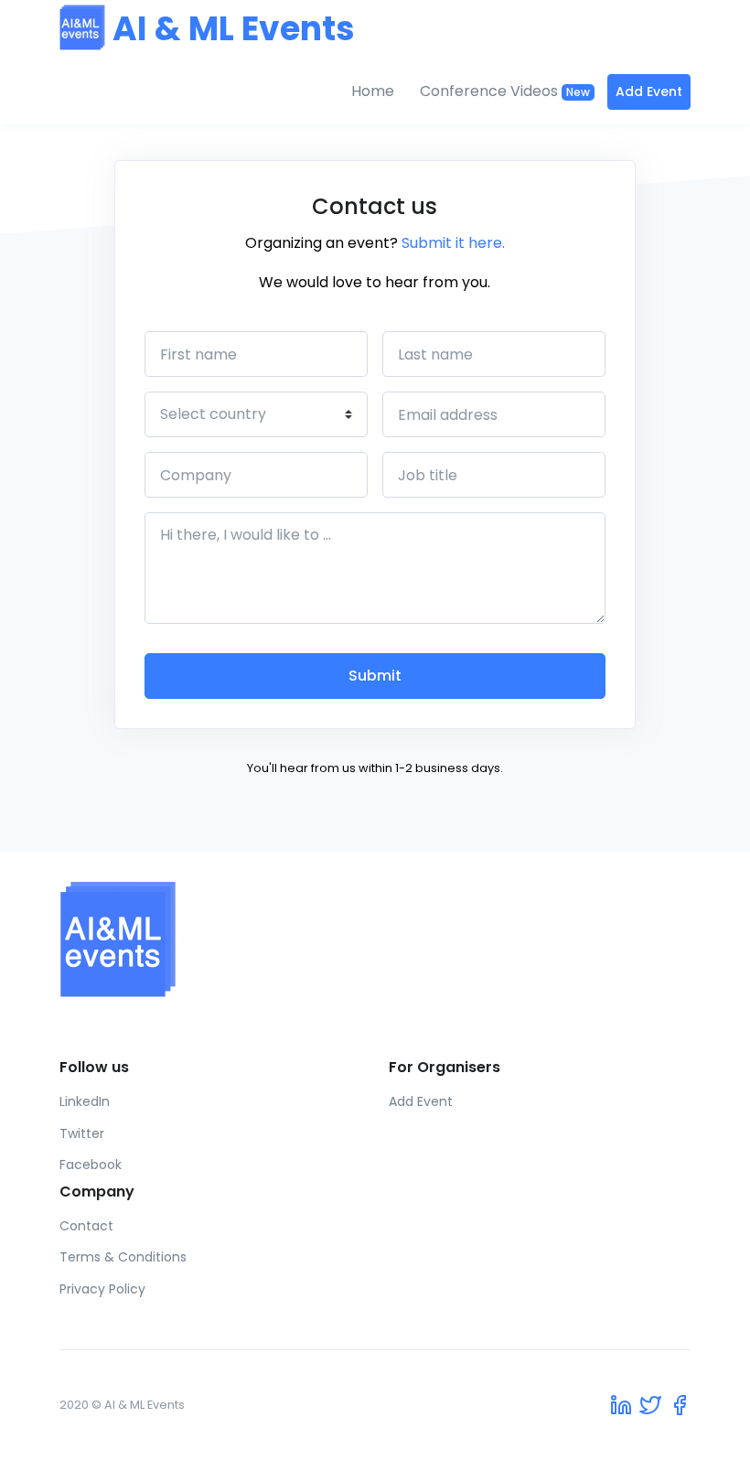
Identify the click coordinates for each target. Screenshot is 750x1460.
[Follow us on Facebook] (680, 1404)
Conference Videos (505, 91)
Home (372, 91)
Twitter (81, 1133)
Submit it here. (453, 242)
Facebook (90, 1164)
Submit (375, 675)
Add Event (649, 91)
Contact (86, 1226)
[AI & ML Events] (375, 939)
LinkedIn (84, 1101)
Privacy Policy (102, 1289)
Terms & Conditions (123, 1257)
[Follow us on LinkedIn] (621, 1404)
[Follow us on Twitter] (650, 1404)
